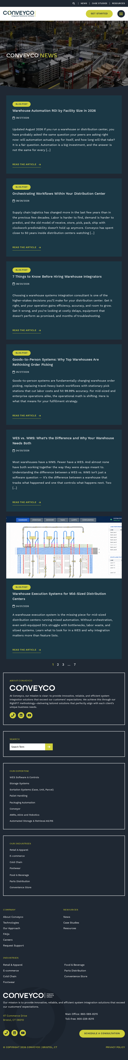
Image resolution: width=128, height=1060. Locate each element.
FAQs (6, 934)
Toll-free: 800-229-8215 (79, 1018)
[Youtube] (29, 715)
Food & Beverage (19, 875)
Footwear (15, 868)
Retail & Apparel (19, 849)
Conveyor (15, 808)
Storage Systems (19, 783)
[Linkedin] (21, 715)
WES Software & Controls (24, 777)
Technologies (11, 922)
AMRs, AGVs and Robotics (24, 814)
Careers (7, 939)
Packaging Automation (22, 802)
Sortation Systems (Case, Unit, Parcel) (32, 789)
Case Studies (71, 922)
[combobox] (27, 746)
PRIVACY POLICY (115, 1047)
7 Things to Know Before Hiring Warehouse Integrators (57, 277)
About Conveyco (13, 916)
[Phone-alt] (13, 715)
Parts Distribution (20, 881)
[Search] (49, 746)
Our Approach (11, 928)
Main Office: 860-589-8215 (81, 1014)
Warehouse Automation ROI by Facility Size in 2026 (54, 111)
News (66, 916)
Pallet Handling (18, 795)
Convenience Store (20, 887)
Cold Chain (16, 862)
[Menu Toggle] (121, 13)
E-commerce (17, 856)
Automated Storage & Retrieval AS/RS (31, 821)
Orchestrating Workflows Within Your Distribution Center (59, 194)
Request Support (13, 945)
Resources (69, 928)
